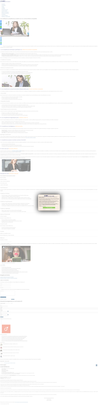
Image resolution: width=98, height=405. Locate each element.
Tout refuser (44, 209)
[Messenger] (1, 25)
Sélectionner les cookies (52, 209)
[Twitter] (1, 22)
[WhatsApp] (1, 27)
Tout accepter (49, 207)
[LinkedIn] (1, 24)
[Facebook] (1, 21)
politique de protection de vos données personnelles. (49, 204)
